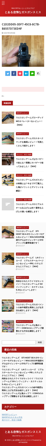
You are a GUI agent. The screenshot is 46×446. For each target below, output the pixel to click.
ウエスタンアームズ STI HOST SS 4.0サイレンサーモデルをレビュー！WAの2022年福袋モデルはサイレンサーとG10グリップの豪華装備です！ (30, 237)
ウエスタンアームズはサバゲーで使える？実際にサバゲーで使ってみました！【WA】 (29, 163)
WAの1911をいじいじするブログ (23, 436)
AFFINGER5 (23, 442)
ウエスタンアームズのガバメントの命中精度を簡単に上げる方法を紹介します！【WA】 (29, 307)
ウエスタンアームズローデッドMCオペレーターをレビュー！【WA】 (29, 121)
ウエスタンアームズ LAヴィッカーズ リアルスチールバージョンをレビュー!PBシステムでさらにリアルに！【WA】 (23, 372)
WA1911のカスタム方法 (12, 417)
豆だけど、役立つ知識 (11, 420)
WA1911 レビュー (9, 414)
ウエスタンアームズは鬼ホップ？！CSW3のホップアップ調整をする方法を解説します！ (30, 328)
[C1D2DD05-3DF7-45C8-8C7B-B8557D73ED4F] (26, 73)
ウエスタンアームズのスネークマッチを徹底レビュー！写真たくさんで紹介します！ (29, 142)
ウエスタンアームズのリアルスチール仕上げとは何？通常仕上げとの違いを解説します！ (29, 208)
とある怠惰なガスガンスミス (23, 12)
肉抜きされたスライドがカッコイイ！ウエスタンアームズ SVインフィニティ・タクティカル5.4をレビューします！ (22, 381)
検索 (40, 342)
